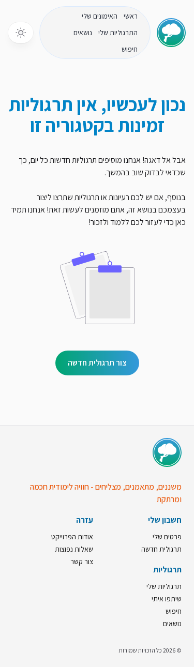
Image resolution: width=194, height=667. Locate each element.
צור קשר (81, 561)
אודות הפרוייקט (72, 536)
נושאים (82, 32)
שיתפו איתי (167, 598)
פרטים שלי (167, 536)
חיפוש (130, 49)
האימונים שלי (99, 16)
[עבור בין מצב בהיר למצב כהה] (20, 32)
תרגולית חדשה (161, 549)
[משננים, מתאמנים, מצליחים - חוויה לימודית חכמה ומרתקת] (167, 452)
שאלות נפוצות (74, 549)
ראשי (131, 16)
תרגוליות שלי (164, 586)
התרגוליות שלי (118, 32)
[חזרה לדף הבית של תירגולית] (171, 32)
